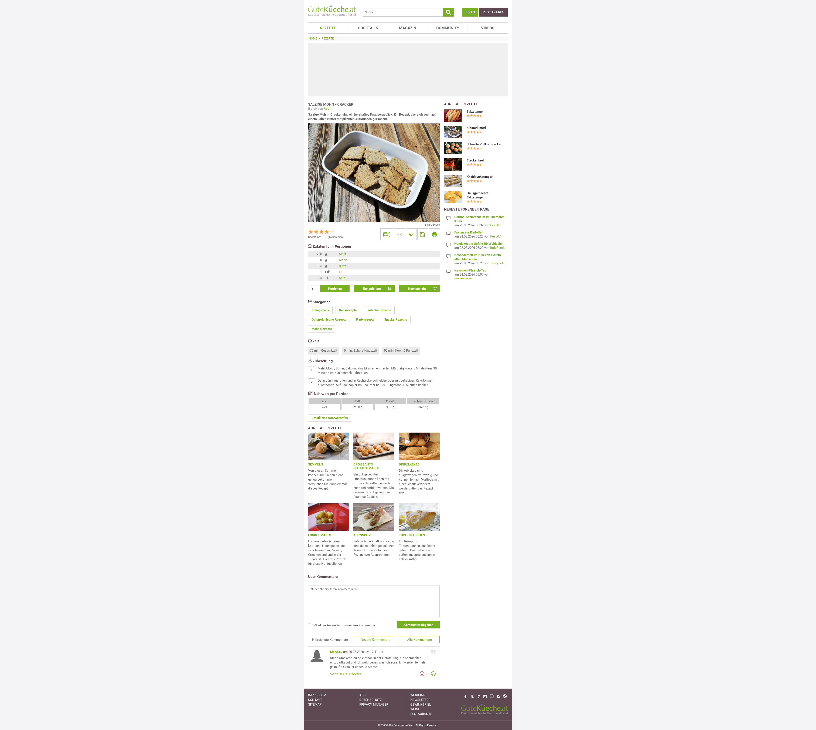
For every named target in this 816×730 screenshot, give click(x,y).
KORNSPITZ (362, 535)
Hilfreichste (330, 640)
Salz (342, 278)
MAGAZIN (407, 28)
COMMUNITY (447, 28)
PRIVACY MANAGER (373, 704)
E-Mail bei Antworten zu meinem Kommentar (343, 625)
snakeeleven (463, 278)
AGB (362, 695)
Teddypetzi (497, 263)
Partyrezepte (365, 319)
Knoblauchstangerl (480, 177)
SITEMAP (315, 704)
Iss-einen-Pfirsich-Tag (470, 270)
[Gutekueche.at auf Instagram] (485, 696)
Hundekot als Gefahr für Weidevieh (478, 244)
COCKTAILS (368, 28)
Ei (340, 272)
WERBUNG (417, 695)
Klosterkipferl (476, 128)
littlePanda (497, 248)
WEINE (415, 709)
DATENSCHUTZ (370, 700)
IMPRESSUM (317, 695)
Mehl (342, 254)
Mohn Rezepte (322, 329)
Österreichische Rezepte (329, 319)
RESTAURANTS (421, 714)
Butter (343, 266)
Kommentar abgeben (418, 625)
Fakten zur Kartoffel (468, 232)
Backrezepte (348, 310)
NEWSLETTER (420, 700)
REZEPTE (328, 28)
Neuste (375, 640)
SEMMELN (315, 464)
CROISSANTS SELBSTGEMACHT (366, 466)
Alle (419, 640)
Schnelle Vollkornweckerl (484, 144)
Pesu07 (495, 225)
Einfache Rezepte (379, 310)
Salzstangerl (475, 111)
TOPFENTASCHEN (412, 535)
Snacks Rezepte (395, 319)
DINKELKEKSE (409, 464)
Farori (327, 108)
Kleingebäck (320, 310)
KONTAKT (315, 700)
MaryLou (336, 652)
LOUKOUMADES (319, 535)
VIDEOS (487, 28)
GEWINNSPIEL (420, 704)
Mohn (343, 260)
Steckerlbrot (475, 160)
